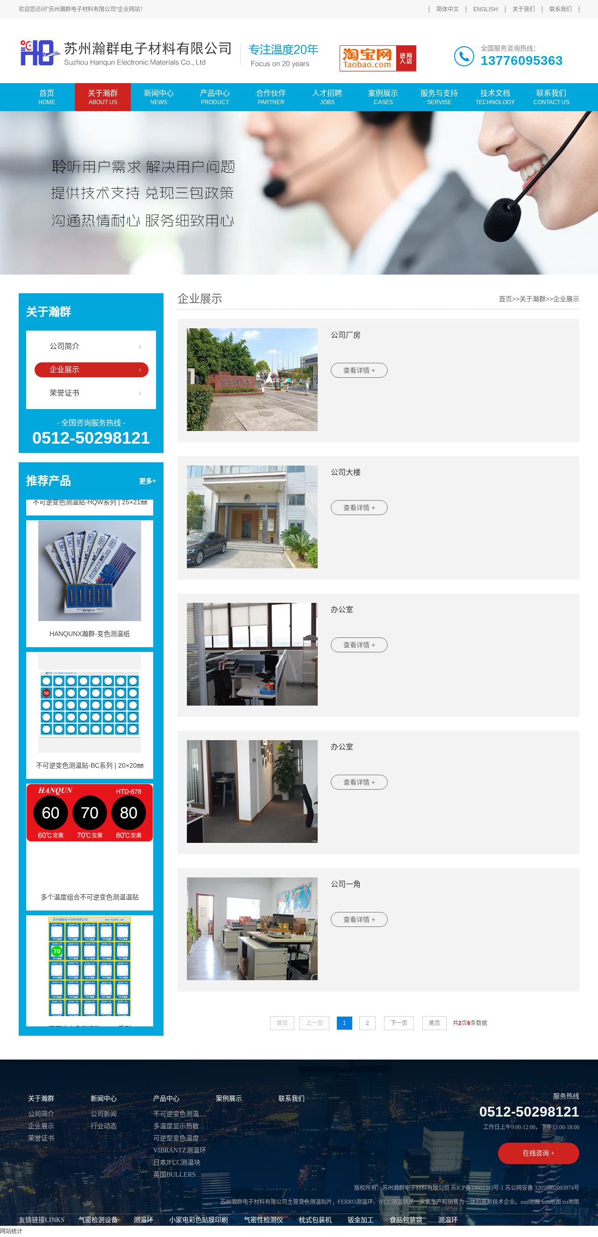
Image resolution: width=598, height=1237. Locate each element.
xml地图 (530, 1202)
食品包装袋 (406, 1219)
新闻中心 (104, 1098)
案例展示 (229, 1098)
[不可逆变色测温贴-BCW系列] (90, 952)
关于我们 (524, 9)
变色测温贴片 (315, 1202)
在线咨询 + (539, 1153)
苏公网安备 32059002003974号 (542, 1188)
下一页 (399, 1023)
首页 (505, 299)
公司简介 (64, 346)
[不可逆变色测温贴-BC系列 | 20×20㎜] (90, 689)
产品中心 (166, 1098)
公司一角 (346, 884)
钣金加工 (361, 1219)
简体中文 (447, 9)
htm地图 (551, 1202)
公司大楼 (346, 472)
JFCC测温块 (393, 1202)
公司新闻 (104, 1113)
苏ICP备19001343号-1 (477, 1188)
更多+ (147, 481)
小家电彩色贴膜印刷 (198, 1219)
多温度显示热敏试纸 (179, 1126)
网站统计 (11, 1231)
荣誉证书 (64, 393)
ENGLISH (485, 9)
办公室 (342, 610)
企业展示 (64, 370)
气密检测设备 (98, 1219)
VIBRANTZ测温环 (179, 1150)
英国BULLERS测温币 (179, 1174)
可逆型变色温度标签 (179, 1138)
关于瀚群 (533, 299)
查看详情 (359, 370)
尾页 (434, 1023)
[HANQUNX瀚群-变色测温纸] (90, 557)
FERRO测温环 (355, 1202)
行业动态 (104, 1126)
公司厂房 (346, 335)
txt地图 (570, 1202)
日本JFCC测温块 (176, 1162)
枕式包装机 (315, 1219)
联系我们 (560, 9)
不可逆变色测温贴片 (179, 1113)
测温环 (143, 1219)
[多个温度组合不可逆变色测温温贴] (90, 821)
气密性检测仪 (263, 1219)
